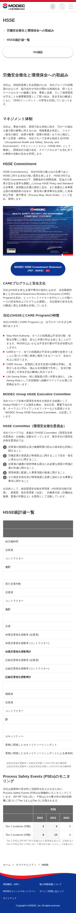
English (52, 6)
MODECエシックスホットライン (19, 891)
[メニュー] (71, 6)
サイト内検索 (62, 6)
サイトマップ (9, 898)
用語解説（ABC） (12, 884)
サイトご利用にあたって (51, 891)
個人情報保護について (50, 884)
